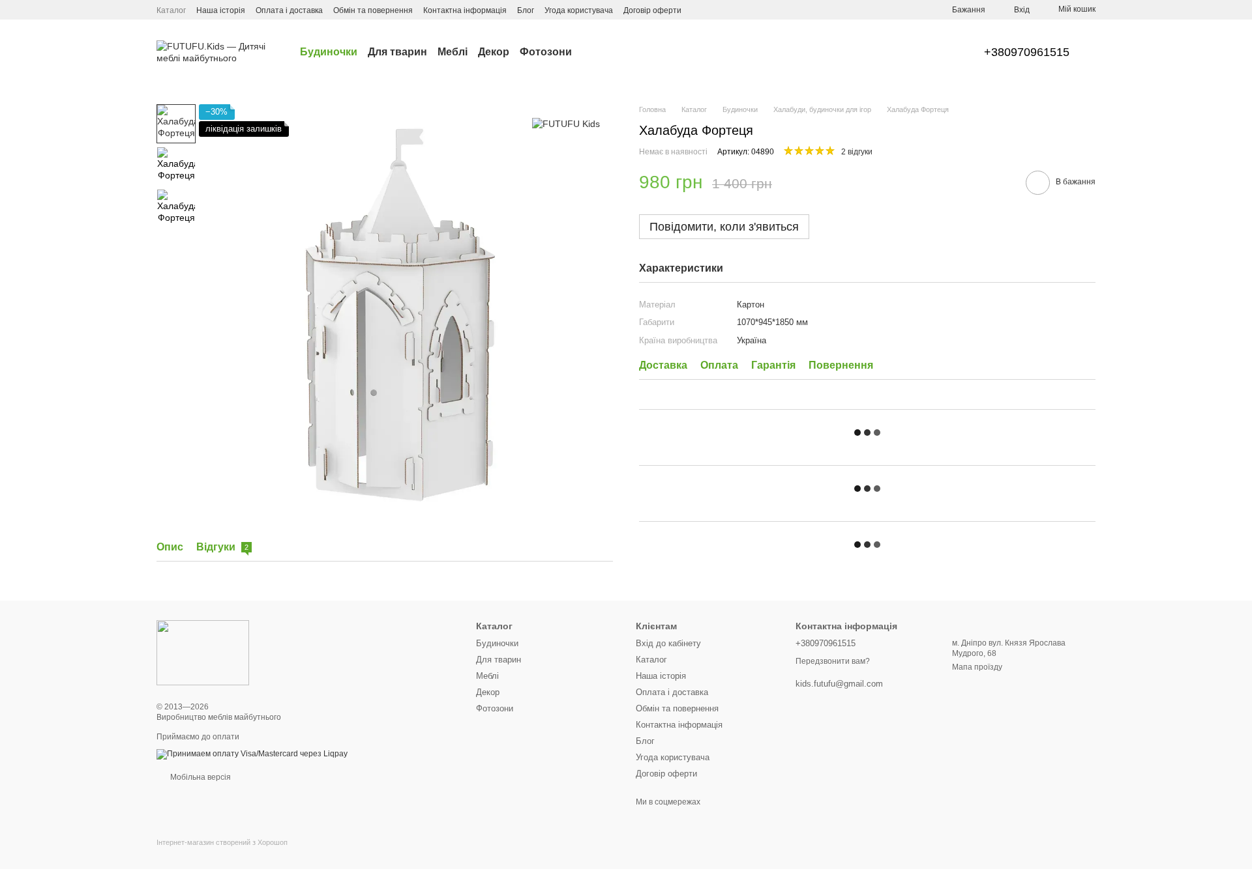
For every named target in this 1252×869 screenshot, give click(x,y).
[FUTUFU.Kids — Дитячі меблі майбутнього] (202, 652)
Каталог (171, 10)
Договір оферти (652, 10)
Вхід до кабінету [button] (668, 643)
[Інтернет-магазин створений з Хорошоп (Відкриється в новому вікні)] (222, 853)
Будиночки (328, 51)
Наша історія (220, 10)
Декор (493, 51)
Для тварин (397, 51)
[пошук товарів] (595, 52)
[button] (867, 300)
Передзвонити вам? (833, 661)
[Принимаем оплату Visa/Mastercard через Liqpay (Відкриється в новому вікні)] (252, 753)
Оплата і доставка (289, 10)
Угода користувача (578, 10)
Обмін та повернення (373, 10)
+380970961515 (1026, 52)
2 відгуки (856, 152)
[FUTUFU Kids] (566, 123)
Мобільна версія (199, 777)
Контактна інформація (465, 10)
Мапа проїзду (977, 667)
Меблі (453, 51)
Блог (525, 10)
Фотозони (546, 51)
